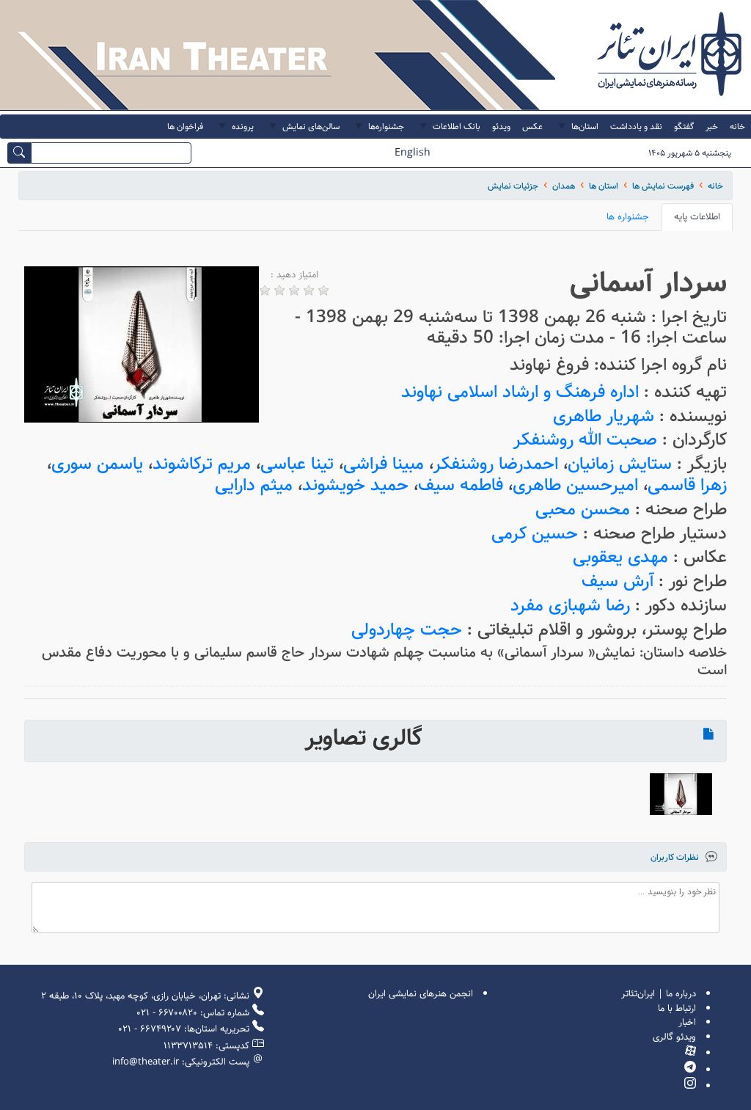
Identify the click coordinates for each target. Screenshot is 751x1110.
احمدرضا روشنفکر (495, 464)
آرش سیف (617, 581)
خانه (715, 186)
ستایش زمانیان (620, 464)
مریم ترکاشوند (202, 464)
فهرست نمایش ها (663, 186)
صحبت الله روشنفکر (585, 439)
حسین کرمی (534, 533)
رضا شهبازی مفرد (570, 605)
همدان (563, 186)
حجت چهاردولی (406, 629)
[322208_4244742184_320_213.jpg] (681, 794)
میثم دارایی (254, 485)
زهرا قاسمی (687, 485)
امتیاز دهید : (294, 275)
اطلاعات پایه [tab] (697, 216)
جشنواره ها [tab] (628, 216)
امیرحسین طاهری (575, 485)
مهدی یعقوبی (620, 557)
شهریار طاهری (603, 416)
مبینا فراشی (383, 464)
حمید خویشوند (355, 485)
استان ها (603, 186)
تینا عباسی (297, 464)
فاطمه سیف (460, 485)
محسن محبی (582, 509)
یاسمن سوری (97, 464)
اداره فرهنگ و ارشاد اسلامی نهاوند (520, 392)
